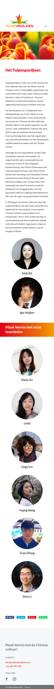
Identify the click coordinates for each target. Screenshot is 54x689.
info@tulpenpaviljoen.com (17, 662)
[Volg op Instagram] (14, 679)
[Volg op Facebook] (6, 679)
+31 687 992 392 (13, 666)
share (11, 617)
